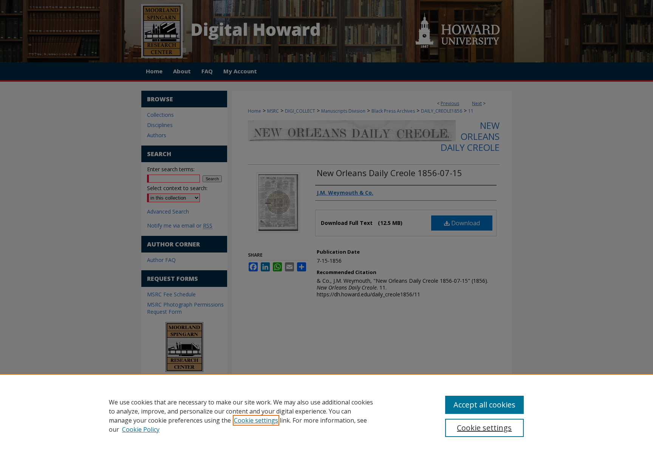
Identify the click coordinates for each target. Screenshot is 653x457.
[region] (326, 415)
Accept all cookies (484, 405)
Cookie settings (256, 420)
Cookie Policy (140, 429)
